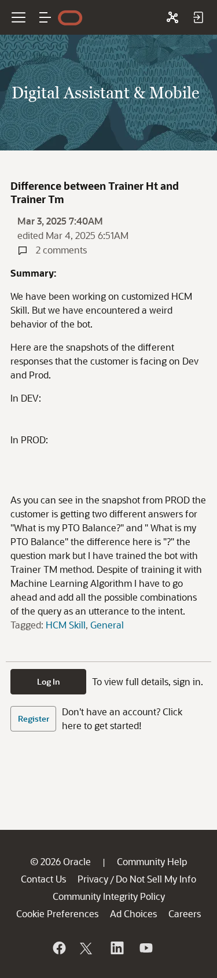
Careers (184, 913)
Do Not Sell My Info (156, 879)
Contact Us (43, 879)
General (107, 625)
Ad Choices (133, 913)
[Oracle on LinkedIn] (116, 948)
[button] (45, 17)
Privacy (93, 879)
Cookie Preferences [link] (57, 913)
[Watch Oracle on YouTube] (145, 948)
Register (33, 718)
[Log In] (198, 17)
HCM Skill (66, 625)
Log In (48, 681)
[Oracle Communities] (172, 17)
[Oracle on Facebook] (58, 948)
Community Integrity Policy (109, 896)
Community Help (152, 861)
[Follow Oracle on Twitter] (87, 948)
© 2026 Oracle (60, 861)
